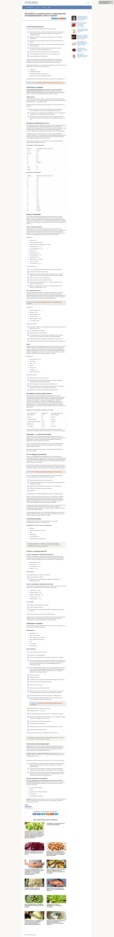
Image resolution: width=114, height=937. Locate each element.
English (87, 2)
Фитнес (43, 7)
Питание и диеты (30, 7)
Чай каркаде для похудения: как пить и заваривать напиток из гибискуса (82, 50)
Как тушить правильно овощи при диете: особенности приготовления (82, 24)
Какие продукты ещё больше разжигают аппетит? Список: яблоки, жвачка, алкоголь (83, 43)
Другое (49, 7)
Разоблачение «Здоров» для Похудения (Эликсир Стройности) (82, 30)
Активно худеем (31, 2)
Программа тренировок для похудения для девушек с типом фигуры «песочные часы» (82, 18)
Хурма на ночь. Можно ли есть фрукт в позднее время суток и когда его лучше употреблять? (83, 37)
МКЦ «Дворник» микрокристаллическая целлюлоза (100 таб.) (82, 55)
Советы (38, 7)
